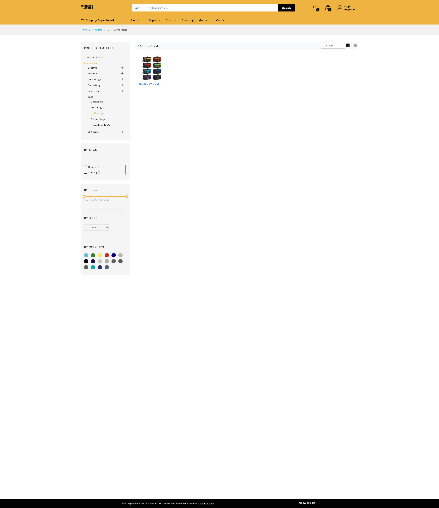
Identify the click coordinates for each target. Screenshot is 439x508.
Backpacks (97, 101)
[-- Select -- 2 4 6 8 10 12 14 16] (105, 227)
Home (135, 20)
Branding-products (194, 20)
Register (349, 9)
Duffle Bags (97, 113)
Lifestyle (92, 67)
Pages (152, 20)
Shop (169, 20)
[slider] (84, 196)
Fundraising (93, 85)
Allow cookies (307, 503)
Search (286, 8)
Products (97, 29)
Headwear (93, 91)
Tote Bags (97, 107)
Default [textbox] (328, 45)
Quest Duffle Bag (149, 83)
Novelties (92, 73)
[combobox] (333, 46)
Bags (90, 96)
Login (347, 6)
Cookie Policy (206, 503)
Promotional (91, 63)
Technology (94, 79)
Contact (221, 20)
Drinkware (93, 131)
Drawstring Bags (100, 125)
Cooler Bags (98, 119)
